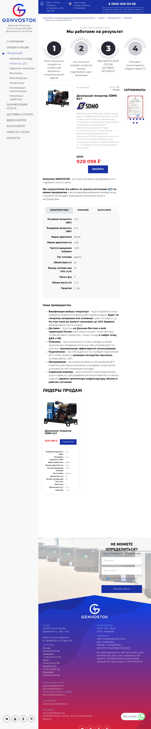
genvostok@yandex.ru (53, 689)
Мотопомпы (16, 73)
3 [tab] (133, 119)
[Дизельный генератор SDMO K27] (57, 98)
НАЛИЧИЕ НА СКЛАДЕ (21, 59)
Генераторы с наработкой (17, 98)
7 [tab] (133, 122)
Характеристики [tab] (59, 210)
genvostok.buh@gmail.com (55, 704)
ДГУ (110, 189)
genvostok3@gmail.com (54, 713)
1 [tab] (127, 119)
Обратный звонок (134, 10)
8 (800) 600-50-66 (51, 663)
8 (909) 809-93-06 (51, 716)
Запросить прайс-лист (113, 10)
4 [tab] (136, 119)
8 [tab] (136, 122)
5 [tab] (140, 119)
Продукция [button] (14, 53)
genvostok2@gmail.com (54, 695)
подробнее (68, 442)
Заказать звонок (121, 589)
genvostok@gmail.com (53, 686)
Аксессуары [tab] (104, 210)
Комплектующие (18, 78)
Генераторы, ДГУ (18, 64)
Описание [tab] (83, 210)
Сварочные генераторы (22, 68)
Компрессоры (17, 83)
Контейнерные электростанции (18, 90)
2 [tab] (130, 119)
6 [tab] (143, 119)
